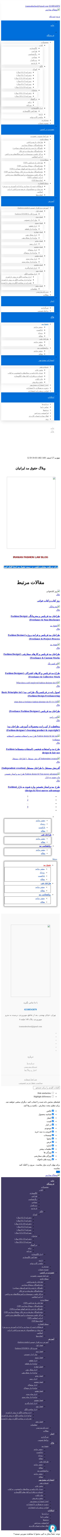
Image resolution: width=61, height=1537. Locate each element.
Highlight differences (42, 1097)
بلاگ (52, 432)
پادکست (42, 827)
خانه (52, 428)
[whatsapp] (28, 1050)
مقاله (43, 831)
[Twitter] (28, 1033)
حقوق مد (47, 817)
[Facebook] (28, 1037)
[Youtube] (28, 1044)
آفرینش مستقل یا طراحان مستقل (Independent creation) (31, 768)
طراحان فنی (46, 835)
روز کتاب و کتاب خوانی (48, 600)
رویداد (42, 824)
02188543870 (54, 6)
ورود (58, 16)
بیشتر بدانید (40, 820)
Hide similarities (44, 1093)
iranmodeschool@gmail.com (36, 6)
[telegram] (28, 1047)
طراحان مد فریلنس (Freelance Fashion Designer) (34, 711)
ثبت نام (52, 16)
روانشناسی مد (45, 846)
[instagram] (28, 1040)
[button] (31, 567)
